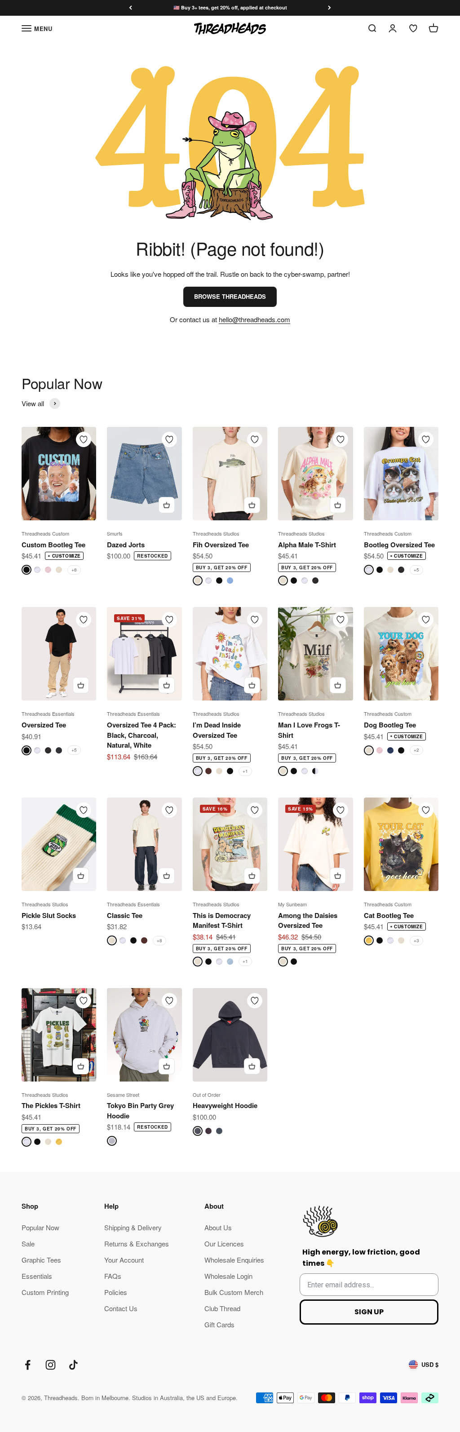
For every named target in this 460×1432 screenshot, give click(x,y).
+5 (416, 570)
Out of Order (207, 1094)
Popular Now (40, 1227)
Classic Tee (124, 915)
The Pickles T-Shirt (51, 1105)
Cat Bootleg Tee (389, 915)
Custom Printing (45, 1292)
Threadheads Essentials (48, 713)
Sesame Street (123, 1094)
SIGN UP (369, 1312)
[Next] (329, 8)
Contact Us (120, 1308)
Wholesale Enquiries (234, 1259)
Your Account (124, 1259)
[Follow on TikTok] (73, 1365)
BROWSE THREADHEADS (230, 296)
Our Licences (224, 1243)
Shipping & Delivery (133, 1227)
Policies (115, 1292)
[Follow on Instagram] (50, 1365)
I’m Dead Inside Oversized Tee (217, 730)
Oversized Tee (44, 725)
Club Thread (222, 1308)
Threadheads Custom (45, 533)
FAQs (112, 1276)
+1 (245, 771)
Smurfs (115, 533)
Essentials (37, 1276)
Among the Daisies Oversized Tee (307, 920)
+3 (416, 940)
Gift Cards (219, 1324)
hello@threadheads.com (254, 319)
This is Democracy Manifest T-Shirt (222, 920)
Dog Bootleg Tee (390, 725)
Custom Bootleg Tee (53, 545)
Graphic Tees (41, 1259)
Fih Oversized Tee (221, 545)
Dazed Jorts (126, 545)
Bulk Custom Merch (233, 1292)
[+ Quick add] (167, 505)
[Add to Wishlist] (83, 439)
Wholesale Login (228, 1276)
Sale (28, 1243)
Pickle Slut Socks (49, 915)
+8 (74, 570)
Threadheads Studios (216, 533)
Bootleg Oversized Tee (399, 545)
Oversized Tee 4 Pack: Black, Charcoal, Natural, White (141, 735)
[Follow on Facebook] (28, 1365)
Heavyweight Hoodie (225, 1105)
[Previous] (130, 8)
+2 (416, 750)
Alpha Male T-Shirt (307, 545)
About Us (218, 1227)
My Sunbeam (292, 904)
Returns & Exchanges (136, 1243)
